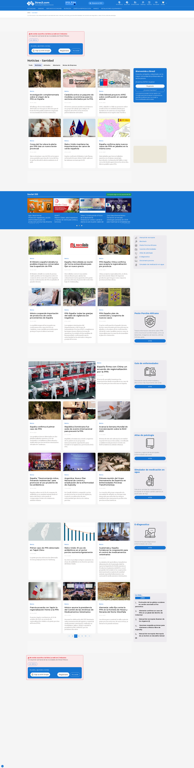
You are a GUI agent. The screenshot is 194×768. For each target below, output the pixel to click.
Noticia (32, 91)
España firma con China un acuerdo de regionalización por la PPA (112, 369)
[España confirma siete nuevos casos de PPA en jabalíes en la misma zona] (114, 128)
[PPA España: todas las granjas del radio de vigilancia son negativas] (79, 297)
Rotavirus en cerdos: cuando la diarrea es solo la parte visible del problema (92, 222)
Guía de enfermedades (148, 249)
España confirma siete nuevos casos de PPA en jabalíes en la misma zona (113, 146)
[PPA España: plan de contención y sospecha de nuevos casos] (114, 297)
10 (85, 636)
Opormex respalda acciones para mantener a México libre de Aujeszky (150, 627)
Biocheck (143, 241)
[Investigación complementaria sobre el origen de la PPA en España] (44, 78)
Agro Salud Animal (34, 215)
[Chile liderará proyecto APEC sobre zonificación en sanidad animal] (114, 78)
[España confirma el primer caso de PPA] (44, 410)
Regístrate (64, 51)
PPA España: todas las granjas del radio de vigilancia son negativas (78, 315)
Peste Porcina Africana (148, 245)
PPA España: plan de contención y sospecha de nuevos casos (111, 315)
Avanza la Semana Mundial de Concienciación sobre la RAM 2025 (113, 429)
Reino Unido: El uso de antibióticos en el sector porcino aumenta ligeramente (78, 550)
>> (89, 636)
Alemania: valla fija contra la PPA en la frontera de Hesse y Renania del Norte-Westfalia (113, 609)
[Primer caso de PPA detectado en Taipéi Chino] (44, 531)
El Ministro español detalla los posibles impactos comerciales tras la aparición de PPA (44, 264)
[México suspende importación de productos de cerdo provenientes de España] (44, 297)
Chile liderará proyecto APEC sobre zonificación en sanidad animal (113, 97)
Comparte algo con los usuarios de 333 (119, 194)
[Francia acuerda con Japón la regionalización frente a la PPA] (44, 591)
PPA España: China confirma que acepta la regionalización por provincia (113, 264)
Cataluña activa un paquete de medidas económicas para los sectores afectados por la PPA (79, 97)
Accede (76, 51)
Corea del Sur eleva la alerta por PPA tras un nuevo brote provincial (43, 146)
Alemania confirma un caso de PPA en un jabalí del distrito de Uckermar (149, 613)
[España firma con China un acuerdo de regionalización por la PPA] (62, 380)
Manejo (96, 8)
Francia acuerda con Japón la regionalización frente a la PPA (44, 608)
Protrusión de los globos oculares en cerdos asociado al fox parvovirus (150, 604)
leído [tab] (143, 598)
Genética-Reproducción (82, 8)
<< (69, 636)
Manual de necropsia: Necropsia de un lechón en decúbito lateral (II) (149, 636)
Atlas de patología (146, 253)
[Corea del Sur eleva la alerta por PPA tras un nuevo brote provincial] (44, 128)
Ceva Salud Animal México (116, 215)
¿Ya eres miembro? (150, 90)
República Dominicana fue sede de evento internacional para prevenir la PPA (78, 429)
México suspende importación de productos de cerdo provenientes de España (44, 315)
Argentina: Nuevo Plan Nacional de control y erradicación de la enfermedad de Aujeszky (79, 481)
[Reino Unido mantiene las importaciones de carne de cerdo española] (79, 128)
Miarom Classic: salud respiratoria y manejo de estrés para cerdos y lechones (66, 220)
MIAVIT (57, 215)
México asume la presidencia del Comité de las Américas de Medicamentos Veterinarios (78, 609)
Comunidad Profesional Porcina (44, 5)
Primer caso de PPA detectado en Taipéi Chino (44, 549)
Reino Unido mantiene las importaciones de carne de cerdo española (77, 146)
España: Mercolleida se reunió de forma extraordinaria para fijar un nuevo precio (78, 264)
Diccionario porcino (147, 260)
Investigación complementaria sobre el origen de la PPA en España (44, 97)
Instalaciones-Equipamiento (111, 8)
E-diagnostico (145, 257)
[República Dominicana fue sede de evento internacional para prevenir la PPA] (79, 410)
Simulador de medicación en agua (152, 264)
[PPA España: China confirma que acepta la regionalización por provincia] (114, 245)
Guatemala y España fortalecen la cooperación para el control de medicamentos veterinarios (113, 551)
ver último (33, 40)
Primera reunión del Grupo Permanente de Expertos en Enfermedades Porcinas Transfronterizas (112, 481)
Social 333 (32, 194)
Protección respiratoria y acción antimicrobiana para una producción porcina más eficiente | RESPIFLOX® (40, 221)
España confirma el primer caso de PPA (42, 428)
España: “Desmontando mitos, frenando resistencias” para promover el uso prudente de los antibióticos (44, 481)
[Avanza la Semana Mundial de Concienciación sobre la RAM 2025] (114, 410)
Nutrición (67, 8)
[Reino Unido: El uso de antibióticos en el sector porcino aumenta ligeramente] (79, 531)
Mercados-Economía (54, 8)
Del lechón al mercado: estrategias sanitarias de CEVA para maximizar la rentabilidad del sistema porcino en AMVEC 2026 (118, 221)
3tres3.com (42, 2)
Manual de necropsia (147, 237)
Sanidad (41, 8)
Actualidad (31, 8)
